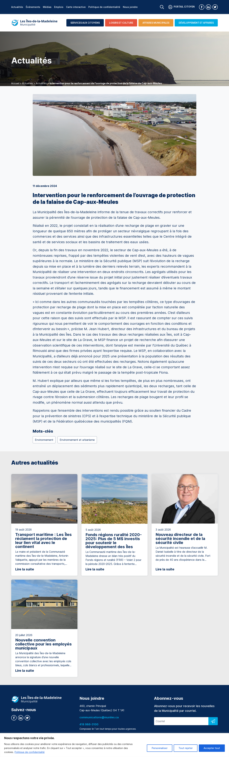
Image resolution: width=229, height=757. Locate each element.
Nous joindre (130, 7)
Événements (33, 7)
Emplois (58, 7)
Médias (47, 7)
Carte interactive (76, 7)
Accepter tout (212, 748)
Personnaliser (159, 748)
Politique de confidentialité (30, 752)
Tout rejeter (186, 748)
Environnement (44, 439)
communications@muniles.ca (99, 717)
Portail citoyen (184, 6)
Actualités (17, 7)
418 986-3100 (88, 724)
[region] (114, 745)
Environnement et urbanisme (77, 439)
